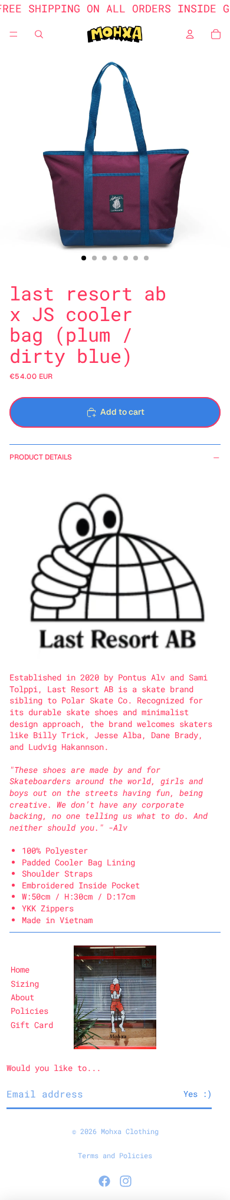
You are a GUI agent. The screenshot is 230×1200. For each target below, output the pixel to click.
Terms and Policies (115, 1155)
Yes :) (197, 1093)
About (22, 997)
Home (20, 969)
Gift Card (32, 1024)
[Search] (39, 34)
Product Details (40, 457)
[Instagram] (126, 1181)
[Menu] (13, 34)
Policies (29, 1010)
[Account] (190, 34)
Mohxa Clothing (130, 1131)
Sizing (25, 983)
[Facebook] (104, 1181)
